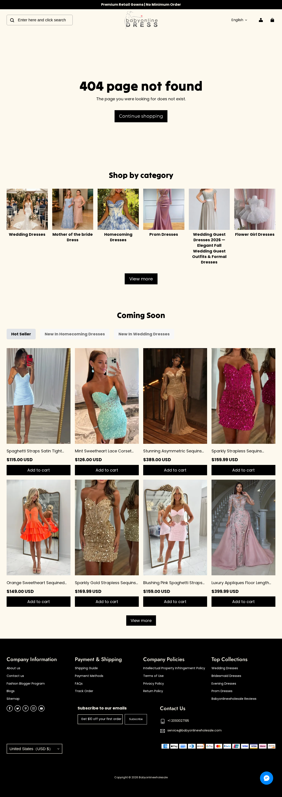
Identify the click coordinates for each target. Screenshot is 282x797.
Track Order (84, 691)
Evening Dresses (224, 684)
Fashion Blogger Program (26, 684)
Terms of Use (153, 676)
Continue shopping (141, 116)
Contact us (15, 676)
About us (13, 668)
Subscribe (136, 719)
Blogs (11, 691)
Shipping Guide (86, 668)
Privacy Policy (153, 684)
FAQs (79, 684)
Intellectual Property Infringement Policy (174, 668)
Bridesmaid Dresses (226, 676)
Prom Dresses (222, 691)
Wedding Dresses (225, 668)
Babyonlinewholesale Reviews (234, 699)
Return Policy (153, 691)
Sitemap (13, 699)
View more (141, 279)
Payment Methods (89, 676)
